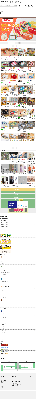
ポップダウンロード (15, 379)
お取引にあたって (3, 387)
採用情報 (2, 382)
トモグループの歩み (4, 379)
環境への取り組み (3, 380)
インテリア (4, 11)
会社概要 (3, 8)
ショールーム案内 (3, 381)
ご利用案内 (2, 386)
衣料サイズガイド (15, 385)
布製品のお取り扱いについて (17, 384)
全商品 (1, 11)
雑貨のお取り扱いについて (16, 383)
